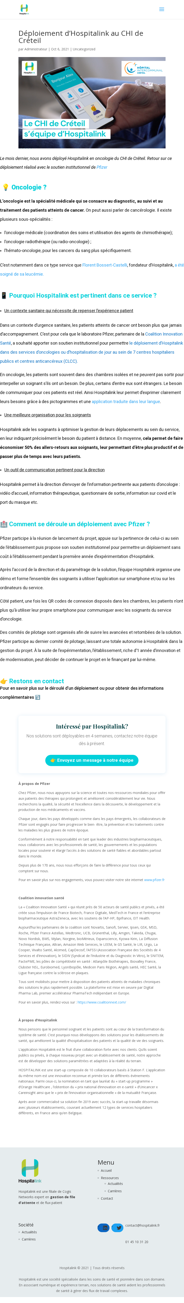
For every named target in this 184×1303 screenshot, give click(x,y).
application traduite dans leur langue (126, 401)
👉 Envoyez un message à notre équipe (91, 760)
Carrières (115, 1191)
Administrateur (35, 49)
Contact (107, 1198)
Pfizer (102, 167)
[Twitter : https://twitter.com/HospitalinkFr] (119, 1228)
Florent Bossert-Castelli (104, 265)
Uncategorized (84, 49)
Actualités (115, 1183)
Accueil (106, 1170)
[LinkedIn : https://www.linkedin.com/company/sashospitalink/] (105, 1228)
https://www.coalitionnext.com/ (102, 1002)
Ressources (110, 1178)
